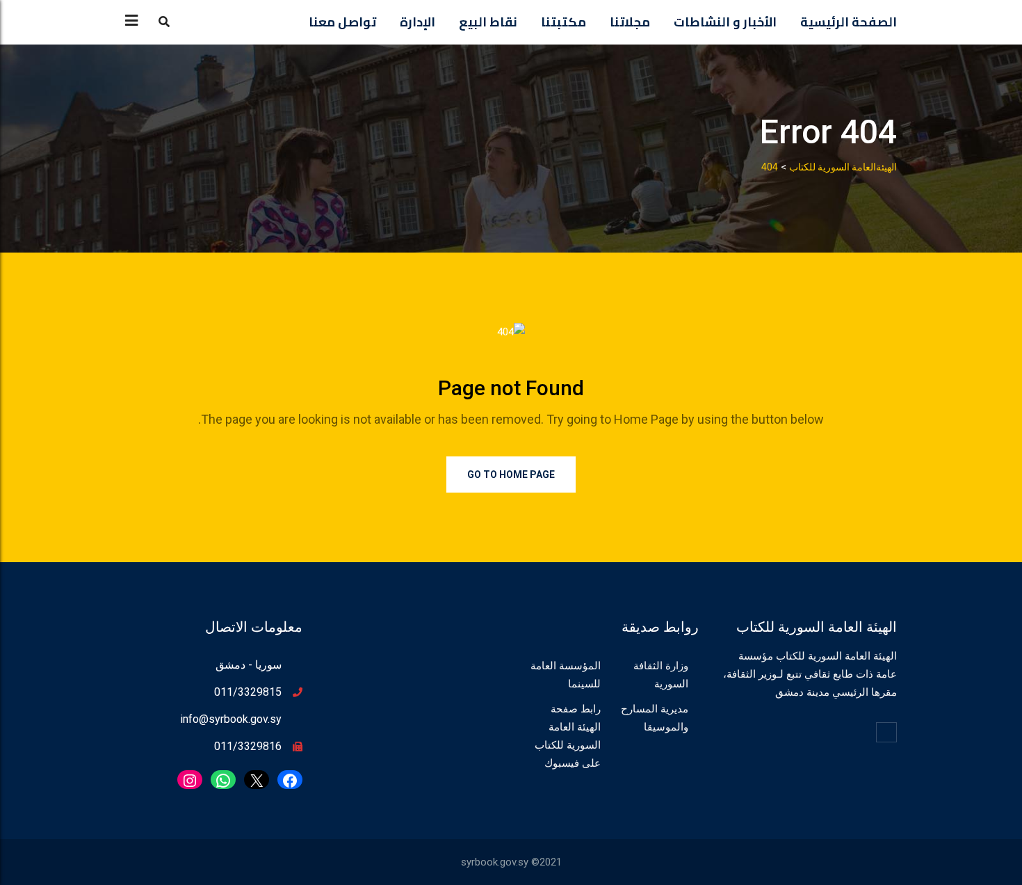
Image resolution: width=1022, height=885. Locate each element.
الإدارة (417, 21)
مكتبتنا (563, 21)
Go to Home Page (511, 474)
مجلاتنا (630, 21)
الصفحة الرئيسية (848, 21)
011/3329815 (248, 692)
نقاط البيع (488, 21)
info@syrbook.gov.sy (231, 719)
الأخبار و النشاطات (725, 21)
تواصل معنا (342, 21)
